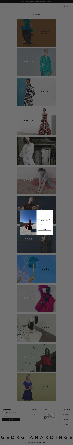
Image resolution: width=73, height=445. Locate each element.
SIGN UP (44, 229)
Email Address (40, 224)
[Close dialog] (51, 211)
